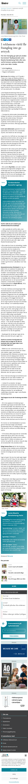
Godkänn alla (14, 770)
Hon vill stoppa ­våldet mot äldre (16, 579)
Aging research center (9, 750)
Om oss (5, 714)
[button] (25, 755)
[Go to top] (14, 781)
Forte (4, 743)
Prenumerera (7, 718)
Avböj (14, 774)
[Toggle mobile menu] (24, 3)
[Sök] (19, 3)
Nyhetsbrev (6, 721)
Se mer (14, 586)
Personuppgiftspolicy (9, 732)
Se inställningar (14, 778)
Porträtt (9, 8)
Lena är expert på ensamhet (15, 567)
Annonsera (6, 725)
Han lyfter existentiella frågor (16, 573)
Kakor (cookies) (7, 728)
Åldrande (10, 556)
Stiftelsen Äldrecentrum (10, 740)
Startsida (3, 8)
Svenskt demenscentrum (10, 747)
